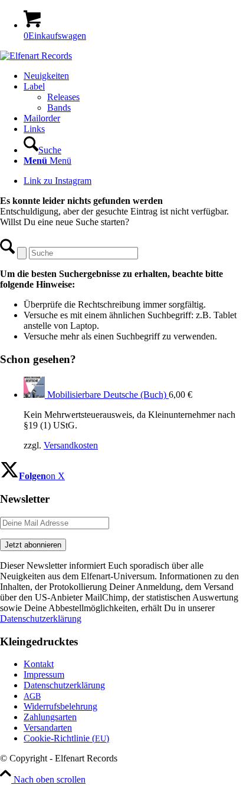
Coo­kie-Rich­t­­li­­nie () (66, 738)
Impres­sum (44, 674)
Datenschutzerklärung (40, 619)
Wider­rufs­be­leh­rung (60, 706)
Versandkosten (71, 445)
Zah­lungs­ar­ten (50, 717)
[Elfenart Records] (36, 56)
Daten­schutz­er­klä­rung (64, 685)
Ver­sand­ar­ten (48, 728)
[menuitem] (133, 76)
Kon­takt (39, 664)
